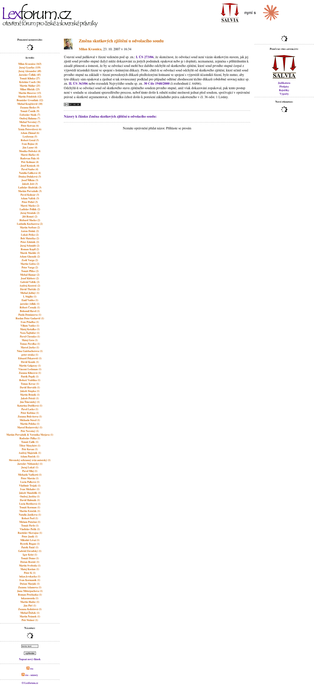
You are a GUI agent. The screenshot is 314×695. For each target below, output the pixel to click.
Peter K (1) (30, 573)
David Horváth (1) (30, 387)
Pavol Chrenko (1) (30, 336)
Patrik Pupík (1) (30, 376)
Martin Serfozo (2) (30, 227)
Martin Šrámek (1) (30, 616)
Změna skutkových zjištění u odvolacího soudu (121, 41)
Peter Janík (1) (30, 536)
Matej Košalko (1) (30, 329)
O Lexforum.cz (30, 683)
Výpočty (284, 94)
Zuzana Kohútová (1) (30, 609)
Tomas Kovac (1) (30, 384)
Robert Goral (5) (30, 140)
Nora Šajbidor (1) (30, 333)
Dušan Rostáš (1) (29, 562)
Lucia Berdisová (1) (30, 504)
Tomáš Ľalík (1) (29, 442)
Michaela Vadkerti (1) (30, 474)
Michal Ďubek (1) (30, 613)
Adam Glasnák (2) (30, 256)
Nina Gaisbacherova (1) (30, 351)
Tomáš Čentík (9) (29, 111)
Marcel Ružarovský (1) (29, 427)
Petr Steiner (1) (30, 620)
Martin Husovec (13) (30, 93)
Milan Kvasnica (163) (29, 64)
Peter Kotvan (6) (30, 125)
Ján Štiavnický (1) (30, 402)
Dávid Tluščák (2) (30, 289)
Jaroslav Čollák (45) (30, 75)
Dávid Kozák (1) (30, 362)
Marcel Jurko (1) (30, 347)
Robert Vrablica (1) (29, 380)
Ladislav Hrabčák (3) (29, 187)
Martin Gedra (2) (30, 264)
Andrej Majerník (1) (30, 453)
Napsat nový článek (30, 659)
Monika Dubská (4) (30, 151)
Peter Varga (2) (30, 267)
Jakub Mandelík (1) (30, 493)
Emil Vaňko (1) (30, 300)
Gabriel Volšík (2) (30, 282)
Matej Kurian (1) (30, 569)
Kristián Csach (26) (30, 82)
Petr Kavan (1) (30, 449)
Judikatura (284, 83)
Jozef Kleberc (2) (30, 278)
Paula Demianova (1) (29, 314)
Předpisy (284, 86)
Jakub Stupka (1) (30, 391)
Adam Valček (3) (30, 198)
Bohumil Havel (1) (30, 311)
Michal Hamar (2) (30, 275)
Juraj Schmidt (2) (30, 245)
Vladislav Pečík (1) (30, 529)
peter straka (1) (29, 354)
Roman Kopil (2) (30, 249)
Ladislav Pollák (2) (30, 209)
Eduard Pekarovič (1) (30, 358)
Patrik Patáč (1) (29, 547)
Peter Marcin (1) (30, 478)
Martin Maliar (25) (30, 85)
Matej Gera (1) (30, 340)
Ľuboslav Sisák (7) (30, 115)
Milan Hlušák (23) (30, 89)
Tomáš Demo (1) (30, 558)
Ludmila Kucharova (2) (30, 224)
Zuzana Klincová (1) (30, 373)
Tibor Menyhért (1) (29, 445)
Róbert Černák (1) (30, 307)
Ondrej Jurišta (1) (30, 496)
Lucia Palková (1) (30, 482)
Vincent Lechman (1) (29, 369)
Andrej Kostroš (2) (29, 285)
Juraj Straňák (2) (30, 213)
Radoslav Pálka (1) (29, 438)
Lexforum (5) (30, 136)
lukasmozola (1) (29, 598)
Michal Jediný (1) (29, 293)
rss (31, 668)
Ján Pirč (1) (29, 605)
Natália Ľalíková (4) (30, 173)
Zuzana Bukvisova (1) (30, 416)
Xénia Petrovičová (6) (29, 129)
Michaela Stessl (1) (30, 420)
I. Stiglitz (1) (30, 296)
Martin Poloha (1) (30, 424)
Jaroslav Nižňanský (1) (30, 464)
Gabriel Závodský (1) (29, 551)
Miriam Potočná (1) (29, 522)
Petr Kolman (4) (30, 162)
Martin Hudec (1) (29, 602)
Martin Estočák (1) (29, 511)
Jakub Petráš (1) (30, 398)
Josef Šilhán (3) (29, 180)
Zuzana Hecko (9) (30, 107)
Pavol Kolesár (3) (30, 195)
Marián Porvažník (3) (30, 191)
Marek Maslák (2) (30, 253)
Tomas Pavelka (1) (30, 344)
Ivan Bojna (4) (30, 144)
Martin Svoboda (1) (30, 565)
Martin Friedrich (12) (29, 96)
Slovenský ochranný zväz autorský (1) (30, 460)
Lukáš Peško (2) (30, 235)
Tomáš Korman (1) (29, 507)
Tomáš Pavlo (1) (30, 525)
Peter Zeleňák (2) (30, 242)
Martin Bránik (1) (30, 394)
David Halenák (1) (30, 500)
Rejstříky (284, 90)
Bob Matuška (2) (30, 238)
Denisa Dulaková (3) (30, 176)
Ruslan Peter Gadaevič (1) (30, 318)
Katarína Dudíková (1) (29, 405)
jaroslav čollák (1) (30, 304)
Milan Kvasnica (90, 48)
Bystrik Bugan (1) (30, 544)
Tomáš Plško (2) (30, 271)
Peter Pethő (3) (30, 202)
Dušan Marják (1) (30, 584)
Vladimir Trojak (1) (30, 485)
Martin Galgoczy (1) (30, 365)
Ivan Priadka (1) (30, 322)
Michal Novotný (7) (29, 122)
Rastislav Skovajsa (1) (30, 533)
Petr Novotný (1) (30, 431)
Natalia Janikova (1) (30, 514)
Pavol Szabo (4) (29, 169)
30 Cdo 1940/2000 (157, 83)
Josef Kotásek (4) (30, 165)
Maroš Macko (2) (30, 205)
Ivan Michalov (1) (30, 489)
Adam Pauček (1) (29, 456)
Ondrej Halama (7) (29, 118)
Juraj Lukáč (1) (29, 467)
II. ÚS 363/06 (78, 83)
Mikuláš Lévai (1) (30, 540)
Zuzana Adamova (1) (29, 587)
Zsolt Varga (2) (30, 260)
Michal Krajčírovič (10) (30, 104)
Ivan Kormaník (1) (29, 580)
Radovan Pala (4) (29, 158)
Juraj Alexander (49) (29, 71)
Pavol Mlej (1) (29, 471)
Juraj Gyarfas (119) (30, 67)
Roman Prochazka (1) (30, 594)
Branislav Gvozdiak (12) (30, 100)
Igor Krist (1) (30, 554)
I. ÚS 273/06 (145, 56)
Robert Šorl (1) (30, 518)
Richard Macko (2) (29, 220)
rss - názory (31, 675)
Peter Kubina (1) (30, 413)
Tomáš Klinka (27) (30, 78)
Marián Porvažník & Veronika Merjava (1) (29, 434)
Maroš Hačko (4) (30, 155)
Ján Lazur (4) (29, 147)
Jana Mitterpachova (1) (30, 591)
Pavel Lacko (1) (29, 409)
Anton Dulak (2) (30, 231)
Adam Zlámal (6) (30, 133)
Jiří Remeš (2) (29, 216)
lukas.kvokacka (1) (29, 576)
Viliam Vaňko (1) (30, 325)
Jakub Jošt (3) (30, 184)
